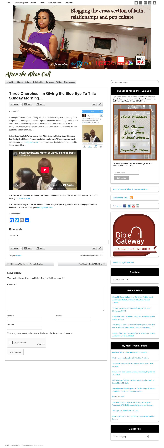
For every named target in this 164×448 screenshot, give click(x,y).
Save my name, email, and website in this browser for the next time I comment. (41, 333)
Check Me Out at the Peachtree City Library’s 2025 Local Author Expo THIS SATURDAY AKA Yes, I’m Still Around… (132, 300)
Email (59, 315)
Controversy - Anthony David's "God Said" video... (130, 358)
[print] (100, 104)
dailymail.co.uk (31, 142)
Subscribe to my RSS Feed (154, 2)
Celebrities (10, 82)
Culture (28, 82)
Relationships (38, 82)
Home (9, 3)
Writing (58, 82)
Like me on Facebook (140, 2)
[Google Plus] (137, 206)
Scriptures (50, 82)
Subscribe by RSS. (121, 197)
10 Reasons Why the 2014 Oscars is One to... (25, 264)
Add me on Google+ (145, 2)
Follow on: (118, 206)
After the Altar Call (27, 74)
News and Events (54, 3)
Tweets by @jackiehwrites (123, 262)
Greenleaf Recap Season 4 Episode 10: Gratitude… (130, 352)
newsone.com (24, 198)
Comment (14, 104)
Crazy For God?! (118, 396)
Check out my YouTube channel (149, 2)
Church (20, 82)
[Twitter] (129, 206)
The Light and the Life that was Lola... (125, 410)
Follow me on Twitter (136, 2)
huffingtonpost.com (45, 207)
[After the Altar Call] (82, 37)
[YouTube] (133, 206)
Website (10, 324)
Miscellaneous (69, 82)
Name (10, 315)
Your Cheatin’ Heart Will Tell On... (92, 264)
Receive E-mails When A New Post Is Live (130, 189)
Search (113, 82)
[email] (94, 104)
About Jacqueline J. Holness (25, 3)
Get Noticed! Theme (37, 445)
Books (42, 3)
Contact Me (69, 3)
